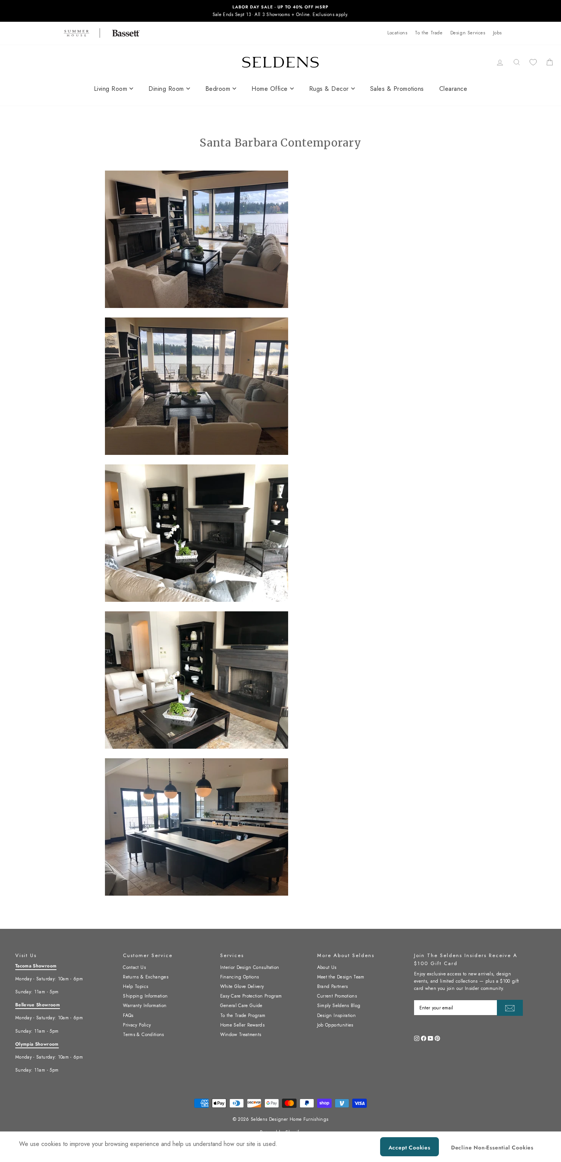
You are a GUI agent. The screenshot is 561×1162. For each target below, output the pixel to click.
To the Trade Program (243, 1015)
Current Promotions (337, 996)
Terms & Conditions (143, 1034)
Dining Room (166, 88)
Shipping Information (145, 996)
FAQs (128, 1015)
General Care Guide (241, 1005)
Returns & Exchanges (145, 976)
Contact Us (134, 967)
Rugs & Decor (329, 88)
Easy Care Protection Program (251, 996)
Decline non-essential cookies (492, 1147)
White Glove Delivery (242, 986)
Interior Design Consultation (249, 967)
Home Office (269, 88)
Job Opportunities (335, 1025)
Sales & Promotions (397, 88)
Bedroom (218, 88)
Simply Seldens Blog (339, 1005)
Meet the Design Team (340, 976)
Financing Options (239, 976)
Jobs (497, 32)
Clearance (453, 88)
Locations (397, 32)
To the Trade (428, 32)
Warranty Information (144, 1005)
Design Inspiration (336, 1015)
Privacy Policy (137, 1025)
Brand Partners (332, 986)
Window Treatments (240, 1034)
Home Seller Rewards (242, 1025)
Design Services (467, 32)
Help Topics (135, 986)
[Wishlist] (533, 62)
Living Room (110, 88)
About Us (327, 967)
